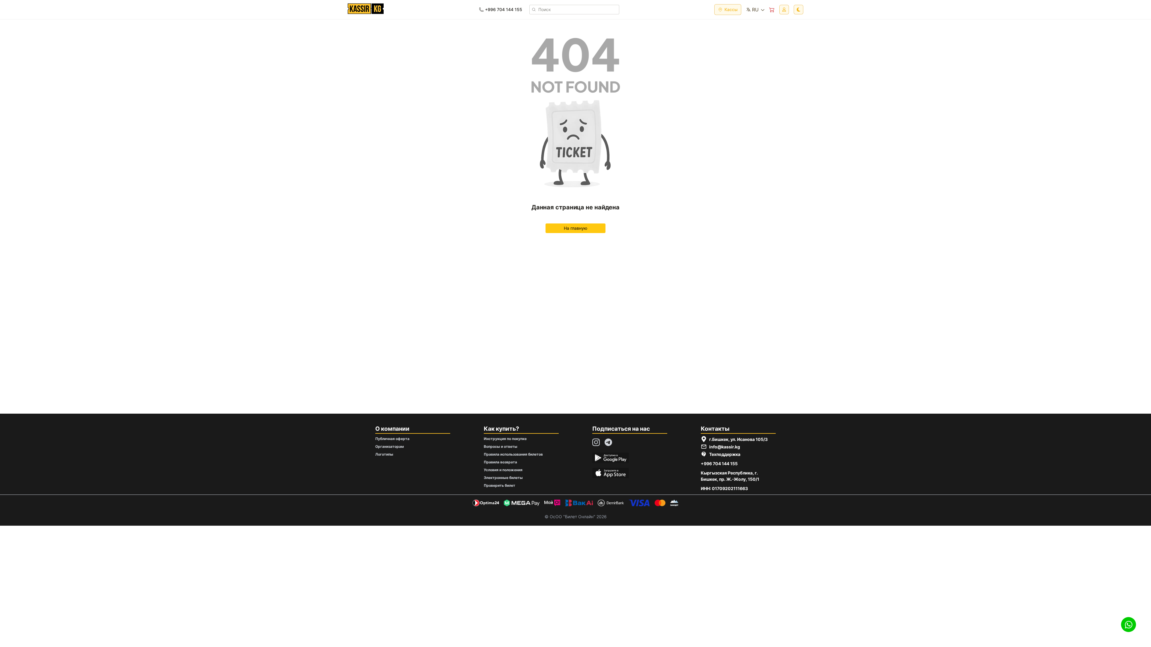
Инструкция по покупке (505, 438)
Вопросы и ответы (500, 446)
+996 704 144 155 (719, 463)
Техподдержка (724, 454)
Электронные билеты (503, 477)
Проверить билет (499, 485)
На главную (575, 228)
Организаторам (389, 446)
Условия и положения (503, 470)
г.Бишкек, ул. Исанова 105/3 (738, 439)
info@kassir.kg (724, 446)
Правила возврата (500, 462)
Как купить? (501, 428)
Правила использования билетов (513, 454)
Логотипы (384, 454)
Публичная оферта (392, 438)
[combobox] (755, 9)
